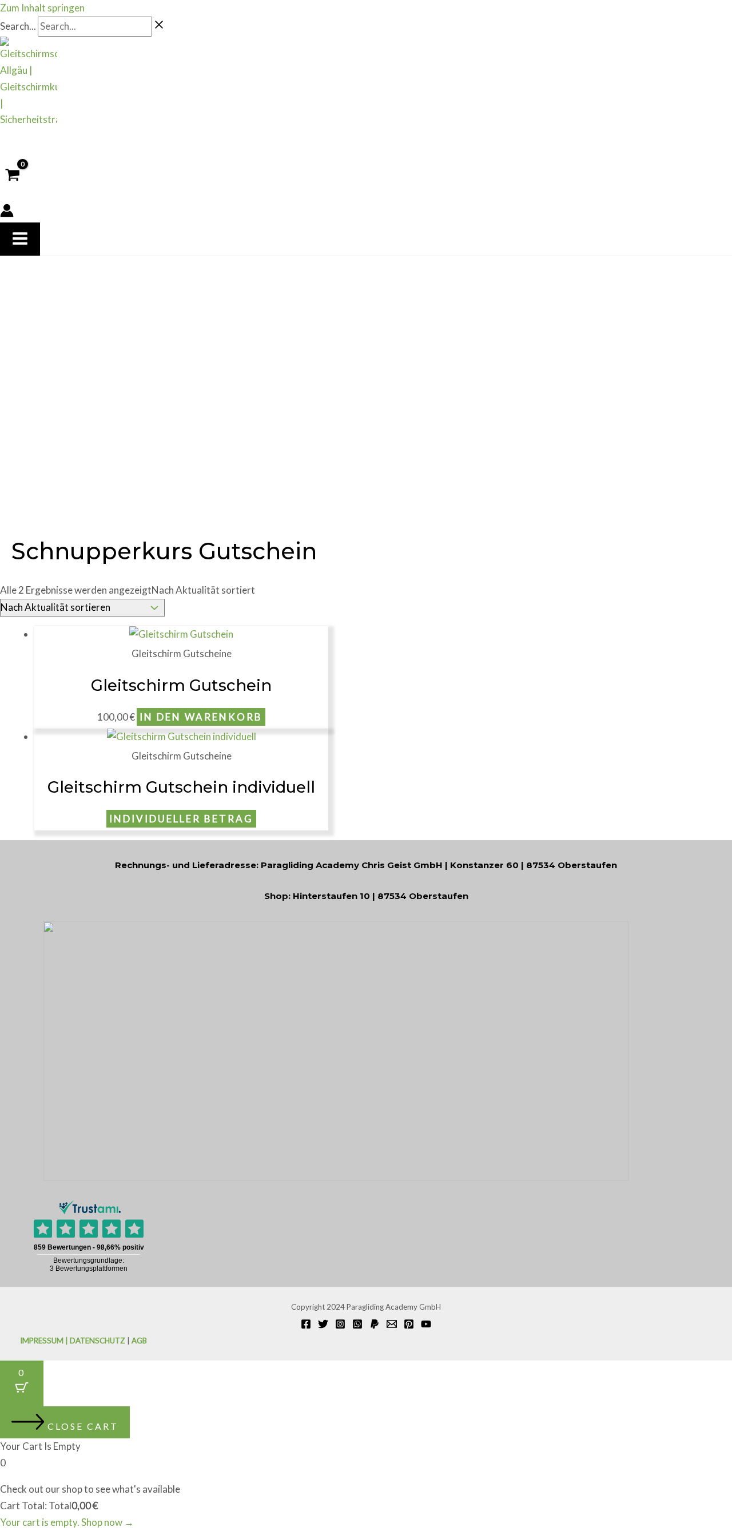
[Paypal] (374, 1325)
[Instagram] (340, 1325)
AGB (139, 1340)
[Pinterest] (409, 1325)
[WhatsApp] (357, 1325)
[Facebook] (306, 1325)
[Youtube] (426, 1325)
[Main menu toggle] (20, 239)
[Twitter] (323, 1325)
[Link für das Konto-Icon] (7, 213)
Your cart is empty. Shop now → (67, 1522)
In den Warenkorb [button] (201, 717)
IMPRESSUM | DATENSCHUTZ (72, 1340)
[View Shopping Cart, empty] (12, 175)
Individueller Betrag (181, 819)
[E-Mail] (392, 1325)
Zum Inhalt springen (42, 8)
